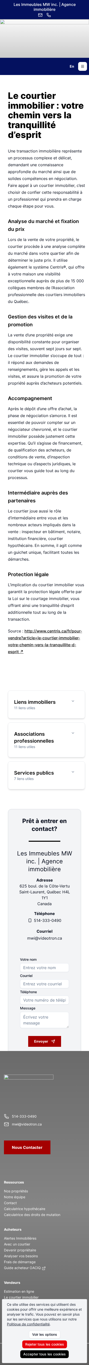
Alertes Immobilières (20, 1238)
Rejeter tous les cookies (44, 1344)
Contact (10, 1203)
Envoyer (41, 1041)
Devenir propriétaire (20, 1250)
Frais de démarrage (20, 1262)
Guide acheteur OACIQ (22, 1268)
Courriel (26, 975)
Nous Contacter (27, 1147)
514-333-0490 (47, 920)
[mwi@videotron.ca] (40, 15)
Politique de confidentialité (28, 1324)
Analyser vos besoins (21, 1256)
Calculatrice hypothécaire (24, 1209)
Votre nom (28, 959)
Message (27, 1008)
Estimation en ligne (19, 1291)
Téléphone (28, 992)
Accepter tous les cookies (44, 1354)
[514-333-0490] (48, 15)
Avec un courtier (17, 1244)
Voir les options (44, 1334)
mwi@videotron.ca (44, 938)
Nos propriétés (16, 1191)
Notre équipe (14, 1197)
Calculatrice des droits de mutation (32, 1215)
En (72, 66)
